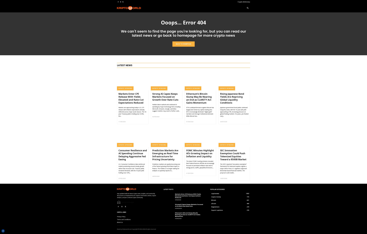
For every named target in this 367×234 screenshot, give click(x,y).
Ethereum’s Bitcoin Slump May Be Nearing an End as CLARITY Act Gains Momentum (199, 98)
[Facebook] (118, 2)
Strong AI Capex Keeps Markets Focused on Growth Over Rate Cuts (165, 96)
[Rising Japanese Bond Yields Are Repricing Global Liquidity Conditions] (234, 80)
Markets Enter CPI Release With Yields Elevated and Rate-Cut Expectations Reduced (131, 98)
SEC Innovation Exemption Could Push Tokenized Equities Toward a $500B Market (233, 155)
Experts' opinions (125, 88)
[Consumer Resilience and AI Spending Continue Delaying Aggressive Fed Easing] (132, 137)
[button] (247, 8)
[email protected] (128, 202)
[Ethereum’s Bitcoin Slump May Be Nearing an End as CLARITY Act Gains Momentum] (200, 80)
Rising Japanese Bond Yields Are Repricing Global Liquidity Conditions (232, 98)
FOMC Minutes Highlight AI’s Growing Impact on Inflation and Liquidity (200, 153)
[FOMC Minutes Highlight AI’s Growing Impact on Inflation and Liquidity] (200, 137)
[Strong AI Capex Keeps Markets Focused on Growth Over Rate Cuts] (166, 80)
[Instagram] (120, 2)
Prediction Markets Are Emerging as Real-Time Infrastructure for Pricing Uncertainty (165, 155)
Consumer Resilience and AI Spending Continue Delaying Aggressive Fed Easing (133, 155)
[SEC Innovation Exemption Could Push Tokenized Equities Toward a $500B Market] (234, 137)
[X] (123, 2)
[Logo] (129, 8)
